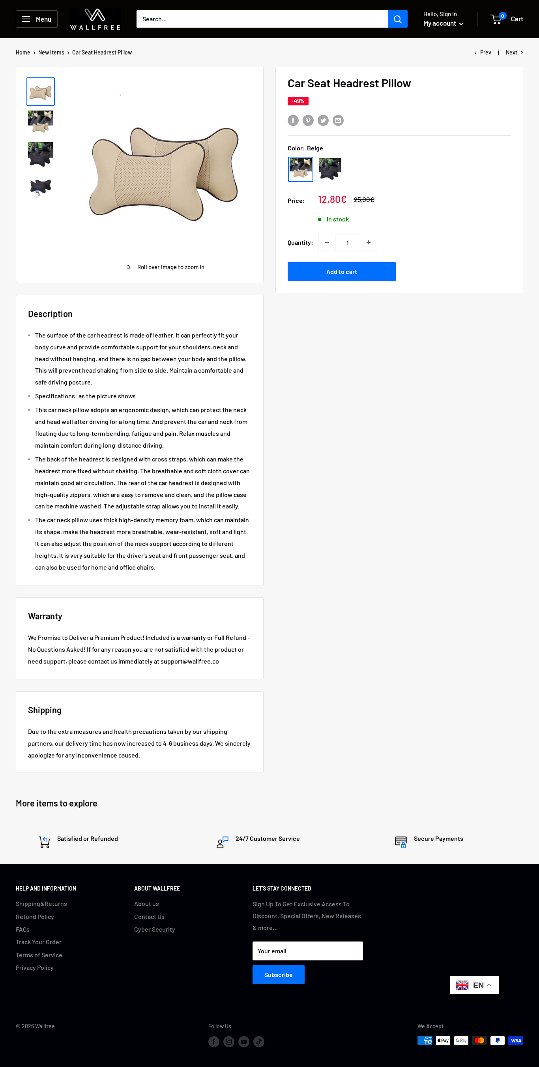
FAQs (23, 929)
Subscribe (278, 974)
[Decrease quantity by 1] (326, 242)
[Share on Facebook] (293, 120)
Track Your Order (39, 941)
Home (23, 52)
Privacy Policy (35, 967)
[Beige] (300, 169)
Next (511, 52)
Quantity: (300, 242)
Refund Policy (35, 916)
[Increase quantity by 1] (368, 242)
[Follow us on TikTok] (258, 1041)
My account (440, 23)
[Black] (329, 169)
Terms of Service (39, 954)
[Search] (398, 19)
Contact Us (149, 916)
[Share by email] (338, 120)
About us (146, 903)
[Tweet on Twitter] (323, 120)
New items (51, 52)
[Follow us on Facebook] (213, 1041)
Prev (485, 52)
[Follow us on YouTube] (243, 1041)
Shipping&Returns (41, 903)
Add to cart (341, 271)
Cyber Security (154, 929)
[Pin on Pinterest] (308, 120)
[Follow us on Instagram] (228, 1041)
